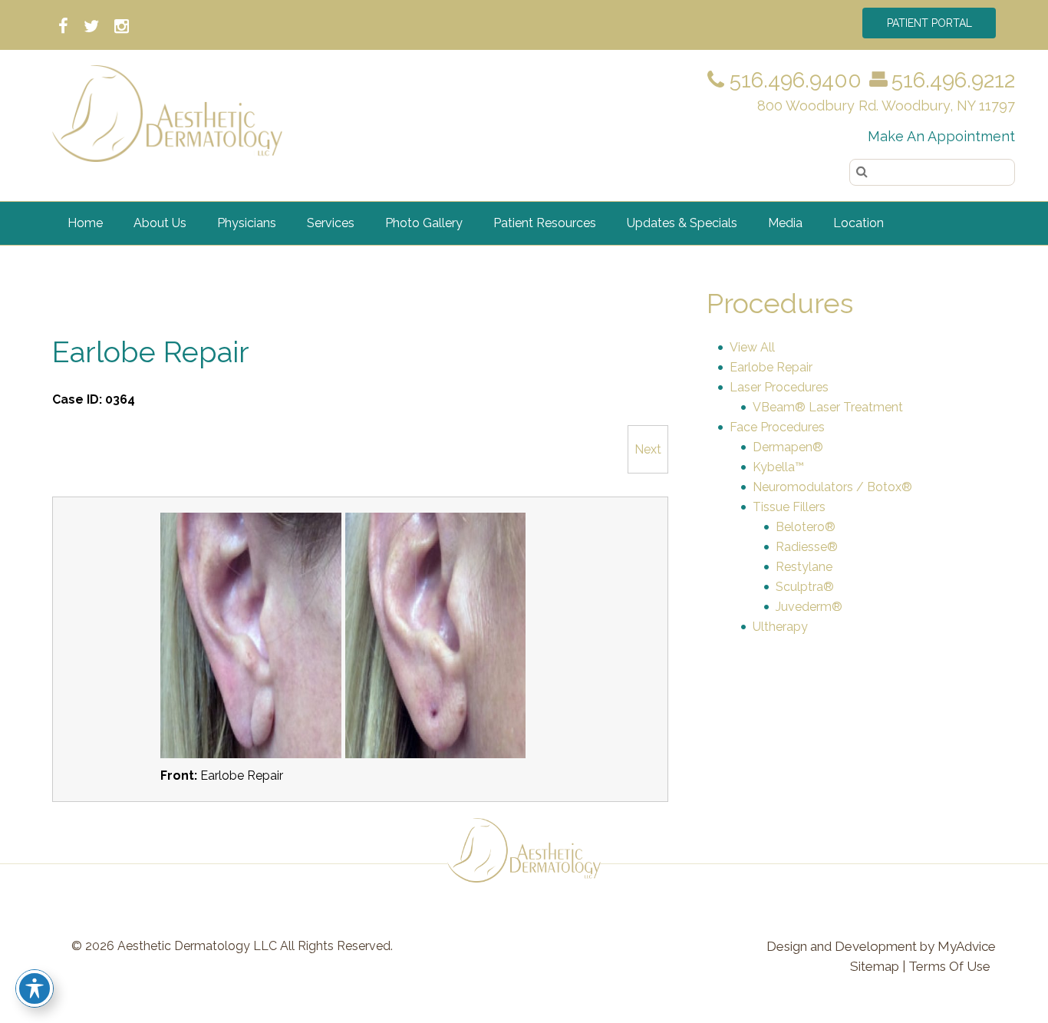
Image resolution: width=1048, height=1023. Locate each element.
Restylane (804, 566)
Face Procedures (777, 427)
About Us (159, 223)
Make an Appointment (941, 136)
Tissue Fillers (789, 507)
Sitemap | (877, 966)
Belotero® (805, 527)
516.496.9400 (793, 80)
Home (85, 223)
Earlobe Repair (771, 367)
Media (785, 223)
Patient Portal (929, 23)
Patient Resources (544, 223)
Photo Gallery (424, 223)
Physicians (246, 223)
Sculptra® (805, 586)
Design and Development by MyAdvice (881, 946)
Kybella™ (778, 467)
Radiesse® (807, 547)
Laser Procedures (779, 387)
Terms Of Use (949, 966)
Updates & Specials (682, 223)
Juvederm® (809, 606)
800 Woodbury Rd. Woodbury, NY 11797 (886, 105)
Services (330, 223)
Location (858, 223)
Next (647, 449)
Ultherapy (780, 626)
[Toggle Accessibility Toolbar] (34, 988)
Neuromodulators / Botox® (832, 487)
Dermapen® (788, 447)
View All (752, 347)
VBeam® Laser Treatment (828, 407)
